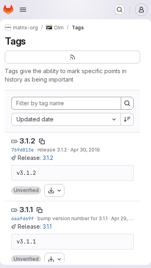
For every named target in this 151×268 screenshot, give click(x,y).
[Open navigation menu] (23, 9)
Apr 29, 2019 (125, 218)
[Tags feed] (72, 57)
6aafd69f (22, 218)
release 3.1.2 (52, 150)
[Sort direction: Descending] (127, 119)
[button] (26, 190)
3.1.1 (26, 209)
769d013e (22, 150)
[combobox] (65, 119)
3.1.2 (27, 140)
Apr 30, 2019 (85, 150)
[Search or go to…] (119, 9)
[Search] (127, 103)
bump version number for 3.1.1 (72, 218)
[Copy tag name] (42, 141)
